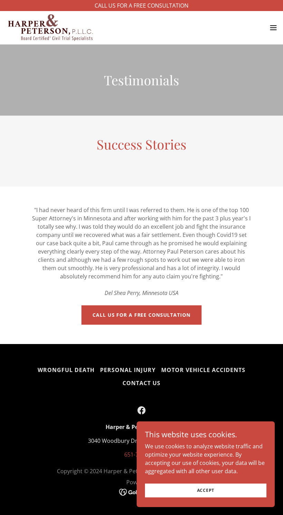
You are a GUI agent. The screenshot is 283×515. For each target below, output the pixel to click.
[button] (273, 28)
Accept (206, 490)
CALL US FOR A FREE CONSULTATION (141, 315)
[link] (50, 27)
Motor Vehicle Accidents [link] (203, 370)
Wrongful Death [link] (66, 370)
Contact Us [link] (141, 383)
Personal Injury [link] (127, 370)
